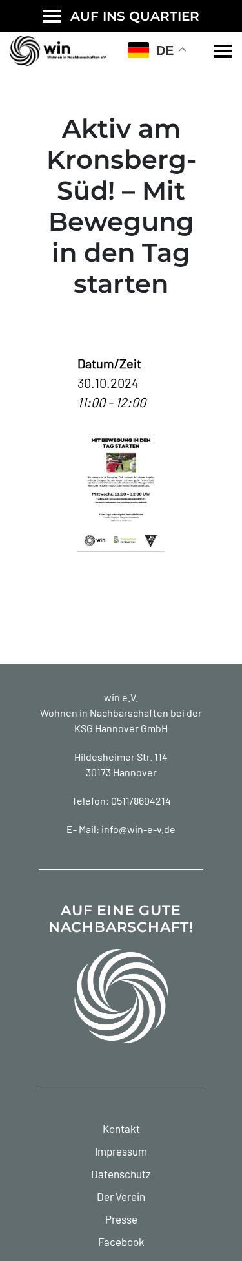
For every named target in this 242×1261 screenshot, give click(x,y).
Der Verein (121, 1196)
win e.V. (121, 697)
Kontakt (121, 1128)
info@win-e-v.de (138, 829)
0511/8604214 (141, 800)
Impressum (121, 1151)
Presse (121, 1219)
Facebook (121, 1241)
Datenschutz (121, 1173)
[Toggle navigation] (222, 51)
